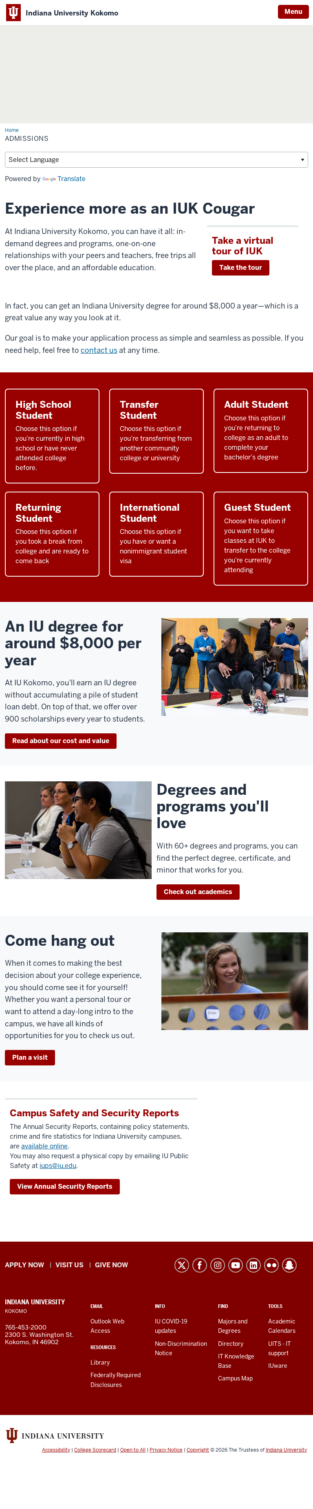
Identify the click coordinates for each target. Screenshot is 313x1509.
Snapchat (289, 1265)
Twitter (181, 1265)
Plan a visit (30, 1057)
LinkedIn (253, 1265)
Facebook (199, 1265)
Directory (230, 1343)
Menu (293, 11)
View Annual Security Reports (64, 1186)
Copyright (198, 1450)
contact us (99, 350)
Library (100, 1362)
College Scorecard (95, 1450)
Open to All (132, 1450)
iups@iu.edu (58, 1165)
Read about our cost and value (60, 741)
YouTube (235, 1265)
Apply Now (24, 1265)
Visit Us (69, 1265)
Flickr (271, 1265)
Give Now (111, 1265)
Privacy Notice (166, 1450)
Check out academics (198, 892)
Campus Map (235, 1378)
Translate (71, 179)
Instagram (217, 1265)
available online (44, 1146)
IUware (277, 1365)
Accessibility (56, 1450)
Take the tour (240, 267)
